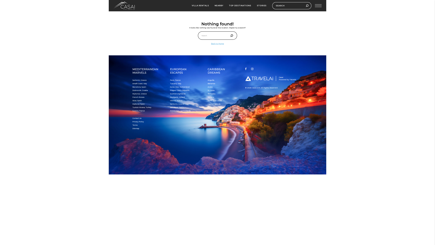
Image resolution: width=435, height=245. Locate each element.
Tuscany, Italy (175, 84)
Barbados (211, 94)
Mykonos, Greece (139, 94)
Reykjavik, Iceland (177, 97)
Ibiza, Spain (137, 101)
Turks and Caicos (215, 101)
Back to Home (217, 44)
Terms (135, 125)
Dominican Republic (216, 111)
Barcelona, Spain (139, 87)
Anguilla (211, 80)
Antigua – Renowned (216, 107)
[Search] (307, 5)
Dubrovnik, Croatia (140, 90)
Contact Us (136, 118)
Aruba (210, 87)
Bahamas (211, 84)
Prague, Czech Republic (180, 90)
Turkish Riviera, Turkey (141, 107)
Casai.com (256, 88)
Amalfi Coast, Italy (139, 84)
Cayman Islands (214, 104)
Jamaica (211, 97)
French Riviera (138, 97)
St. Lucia (211, 90)
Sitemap (135, 128)
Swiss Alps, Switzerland (179, 87)
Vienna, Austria (176, 101)
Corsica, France (138, 111)
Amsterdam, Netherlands (180, 111)
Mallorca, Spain (138, 104)
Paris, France (175, 80)
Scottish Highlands (178, 94)
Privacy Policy (138, 122)
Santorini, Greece (139, 80)
